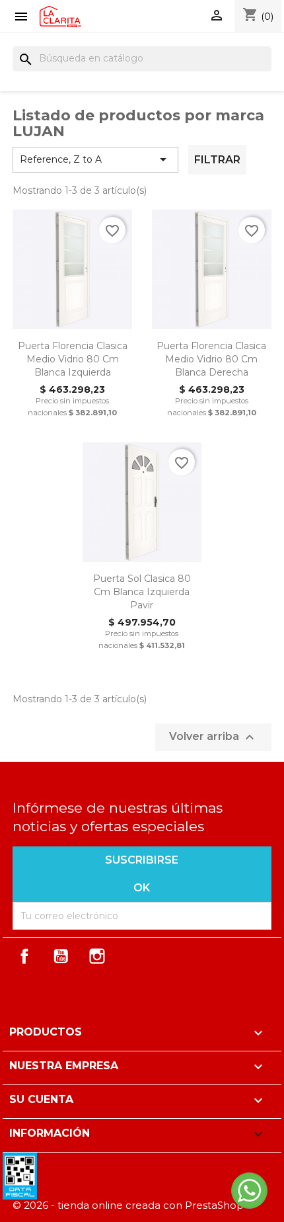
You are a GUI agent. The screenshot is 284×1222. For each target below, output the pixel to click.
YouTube (60, 956)
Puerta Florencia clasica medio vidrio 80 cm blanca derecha (211, 359)
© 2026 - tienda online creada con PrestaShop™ (133, 1205)
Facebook (24, 956)
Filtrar (217, 159)
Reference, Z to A (95, 159)
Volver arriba (213, 737)
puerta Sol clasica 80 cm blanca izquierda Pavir (142, 592)
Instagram (97, 956)
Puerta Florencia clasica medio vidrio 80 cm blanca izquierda (72, 359)
